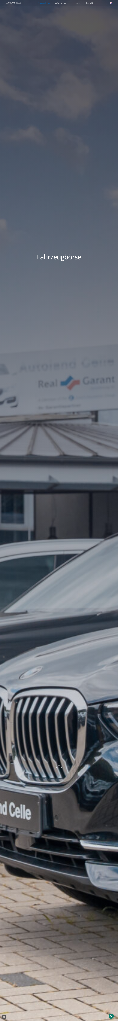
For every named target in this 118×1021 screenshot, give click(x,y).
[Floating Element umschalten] (111, 1016)
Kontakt (89, 3)
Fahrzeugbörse (44, 3)
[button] (4, 1017)
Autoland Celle (13, 3)
